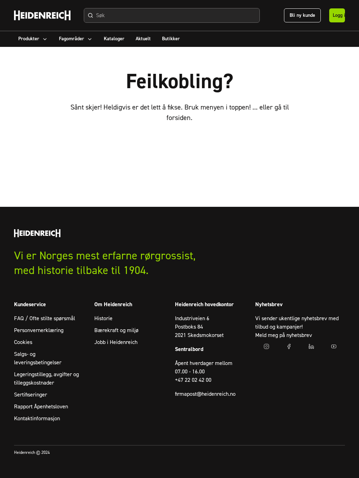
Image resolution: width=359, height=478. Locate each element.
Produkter (28, 39)
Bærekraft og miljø (116, 330)
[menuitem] (33, 39)
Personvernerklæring (38, 330)
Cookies (23, 342)
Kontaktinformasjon (37, 418)
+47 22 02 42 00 (193, 380)
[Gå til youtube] (334, 346)
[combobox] (171, 15)
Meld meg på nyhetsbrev (283, 335)
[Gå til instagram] (266, 346)
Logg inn (339, 15)
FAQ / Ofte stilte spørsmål (44, 318)
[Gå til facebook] (289, 346)
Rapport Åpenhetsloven (41, 406)
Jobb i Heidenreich (115, 342)
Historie (103, 318)
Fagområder (71, 39)
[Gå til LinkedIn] (311, 346)
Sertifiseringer (30, 394)
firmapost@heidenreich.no (205, 394)
